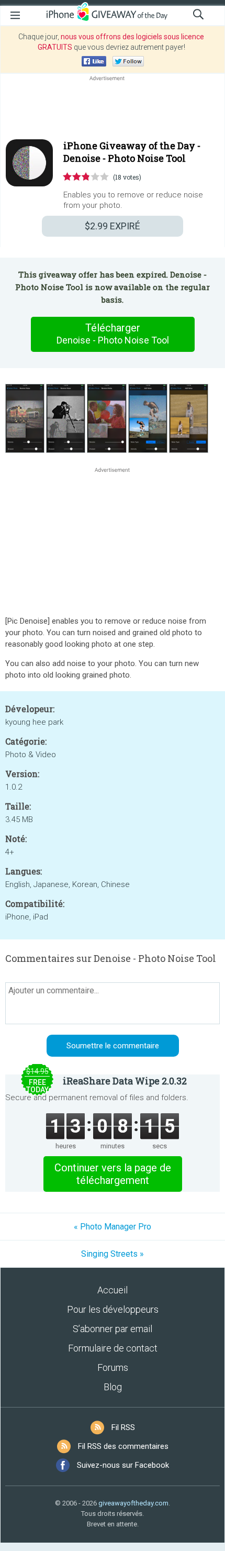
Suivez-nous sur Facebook (123, 1465)
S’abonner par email (112, 1328)
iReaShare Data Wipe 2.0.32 (125, 1080)
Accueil (112, 1289)
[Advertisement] (112, 108)
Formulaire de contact (113, 1348)
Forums (112, 1367)
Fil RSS (123, 1427)
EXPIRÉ (112, 225)
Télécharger (113, 334)
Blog (113, 1386)
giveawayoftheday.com (133, 1503)
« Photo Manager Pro (112, 1227)
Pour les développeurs (113, 1309)
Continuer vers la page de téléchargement (112, 1174)
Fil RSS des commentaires (123, 1446)
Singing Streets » (112, 1254)
